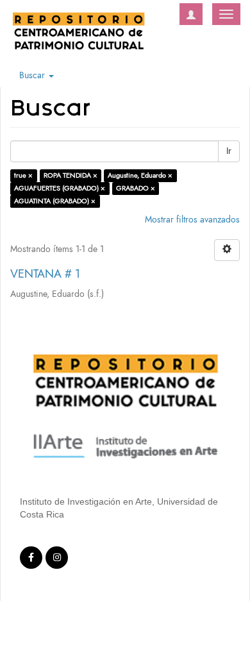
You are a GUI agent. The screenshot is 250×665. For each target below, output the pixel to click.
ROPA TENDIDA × (70, 175)
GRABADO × (135, 188)
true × (23, 175)
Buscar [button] (33, 75)
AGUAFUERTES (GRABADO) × (59, 188)
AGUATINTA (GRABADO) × (55, 201)
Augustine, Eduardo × (140, 175)
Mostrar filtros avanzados (192, 220)
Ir (228, 151)
